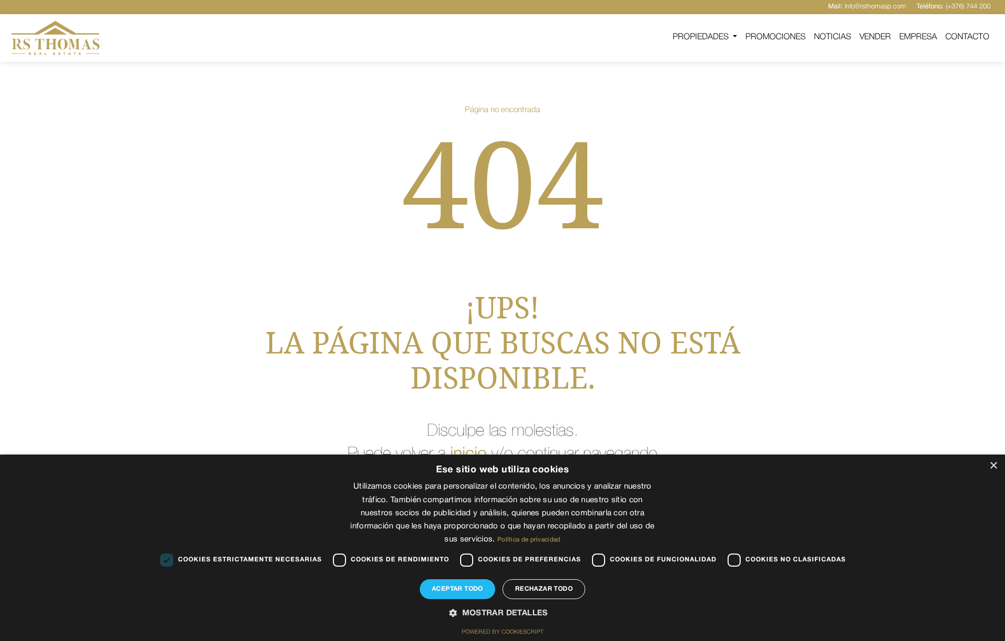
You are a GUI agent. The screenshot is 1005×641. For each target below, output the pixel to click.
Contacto (967, 37)
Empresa (918, 37)
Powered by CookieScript (502, 632)
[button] (502, 614)
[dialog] (502, 548)
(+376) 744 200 (953, 6)
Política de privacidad (529, 540)
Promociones (775, 37)
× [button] (993, 466)
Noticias (832, 37)
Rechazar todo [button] (544, 589)
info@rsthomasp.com (867, 6)
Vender (875, 37)
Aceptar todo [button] (457, 589)
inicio (468, 454)
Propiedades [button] (702, 37)
